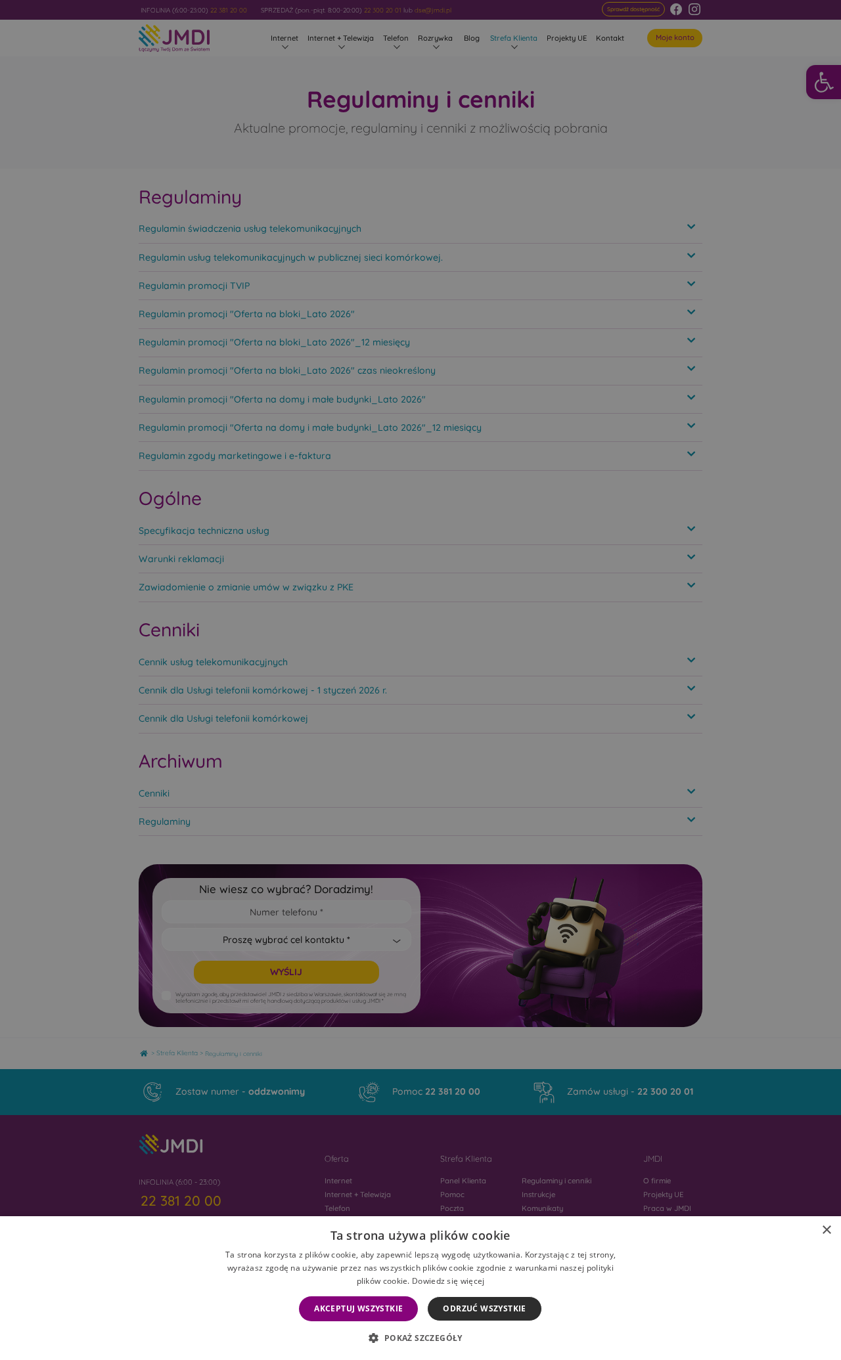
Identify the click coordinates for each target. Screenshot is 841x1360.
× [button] (826, 1230)
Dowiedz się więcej (448, 1280)
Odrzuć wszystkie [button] (484, 1308)
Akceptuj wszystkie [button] (358, 1308)
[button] (420, 1337)
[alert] (420, 680)
